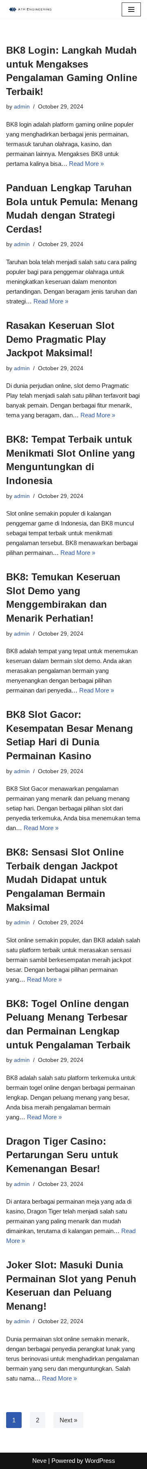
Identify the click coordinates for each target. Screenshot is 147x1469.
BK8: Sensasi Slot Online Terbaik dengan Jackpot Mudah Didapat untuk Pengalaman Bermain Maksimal (65, 879)
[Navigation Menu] (131, 9)
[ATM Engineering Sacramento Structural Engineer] (30, 9)
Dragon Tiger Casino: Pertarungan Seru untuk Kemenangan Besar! (62, 1155)
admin (22, 107)
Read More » (86, 163)
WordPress (100, 1460)
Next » (68, 1420)
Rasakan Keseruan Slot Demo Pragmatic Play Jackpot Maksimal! (60, 339)
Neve (39, 1460)
